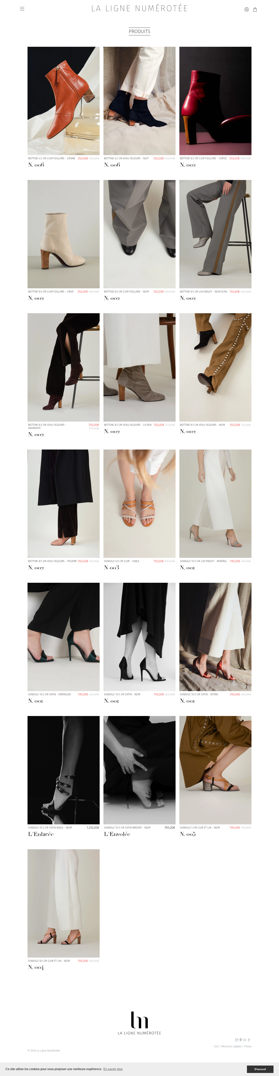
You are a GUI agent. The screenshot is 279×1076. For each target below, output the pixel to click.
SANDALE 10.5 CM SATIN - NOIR (122, 698)
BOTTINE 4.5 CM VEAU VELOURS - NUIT (126, 162)
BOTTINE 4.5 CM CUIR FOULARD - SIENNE (51, 162)
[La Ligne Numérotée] (139, 9)
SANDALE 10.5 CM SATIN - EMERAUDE (49, 698)
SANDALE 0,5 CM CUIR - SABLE (121, 565)
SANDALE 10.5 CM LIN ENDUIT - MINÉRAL (203, 565)
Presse (247, 1046)
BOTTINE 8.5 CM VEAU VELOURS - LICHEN (127, 429)
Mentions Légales (231, 1046)
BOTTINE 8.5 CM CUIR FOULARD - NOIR (126, 296)
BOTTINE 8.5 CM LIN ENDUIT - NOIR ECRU (203, 296)
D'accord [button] (260, 1069)
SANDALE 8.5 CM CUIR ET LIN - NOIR (49, 965)
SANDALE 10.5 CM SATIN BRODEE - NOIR (127, 832)
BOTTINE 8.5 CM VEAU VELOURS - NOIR (202, 429)
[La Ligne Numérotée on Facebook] (249, 1040)
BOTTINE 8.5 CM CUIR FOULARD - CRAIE (51, 296)
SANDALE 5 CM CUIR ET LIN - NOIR (200, 832)
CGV (216, 1046)
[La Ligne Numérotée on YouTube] (244, 1040)
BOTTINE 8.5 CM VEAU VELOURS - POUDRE (52, 565)
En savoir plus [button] (113, 1069)
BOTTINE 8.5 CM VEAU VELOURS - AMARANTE (47, 430)
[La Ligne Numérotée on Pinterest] (240, 1040)
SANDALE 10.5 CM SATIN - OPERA (199, 698)
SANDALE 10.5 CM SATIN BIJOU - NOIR (50, 832)
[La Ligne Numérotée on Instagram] (236, 1040)
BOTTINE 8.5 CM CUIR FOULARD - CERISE (203, 162)
